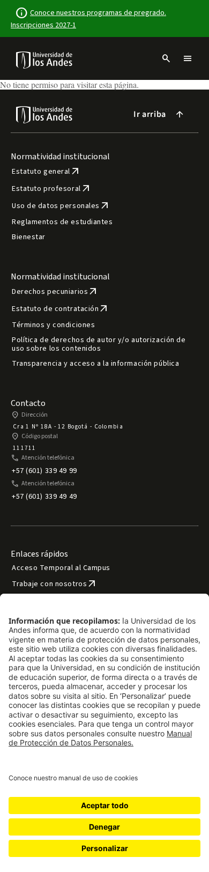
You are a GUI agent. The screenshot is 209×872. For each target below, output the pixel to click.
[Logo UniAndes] (45, 59)
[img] (44, 59)
